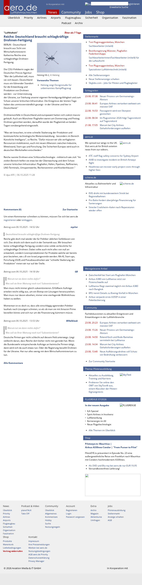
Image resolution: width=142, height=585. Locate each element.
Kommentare (51, 516)
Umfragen (95, 520)
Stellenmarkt (114, 513)
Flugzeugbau (73, 17)
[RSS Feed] (133, 12)
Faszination (129, 17)
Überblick (14, 17)
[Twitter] (128, 12)
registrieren (10, 220)
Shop (100, 12)
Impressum (33, 541)
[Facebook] (123, 12)
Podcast (66, 23)
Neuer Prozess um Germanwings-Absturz (117, 98)
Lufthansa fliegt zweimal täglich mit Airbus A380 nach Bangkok (113, 287)
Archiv (79, 23)
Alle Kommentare (13, 363)
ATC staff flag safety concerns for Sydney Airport (113, 155)
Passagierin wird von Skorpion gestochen (115, 112)
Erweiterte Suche (119, 7)
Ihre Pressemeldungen (39, 544)
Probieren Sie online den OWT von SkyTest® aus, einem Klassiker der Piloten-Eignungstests (103, 387)
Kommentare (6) (12, 209)
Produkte (7, 541)
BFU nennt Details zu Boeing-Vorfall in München (113, 293)
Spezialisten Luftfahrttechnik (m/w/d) (107, 69)
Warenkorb (8, 544)
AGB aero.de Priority (38, 554)
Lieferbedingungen (12, 547)
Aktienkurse (96, 516)
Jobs (88, 12)
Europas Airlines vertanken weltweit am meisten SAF (120, 105)
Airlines (42, 17)
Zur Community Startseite (102, 361)
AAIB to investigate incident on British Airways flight (112, 161)
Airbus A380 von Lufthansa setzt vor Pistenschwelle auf (107, 280)
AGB (110, 520)
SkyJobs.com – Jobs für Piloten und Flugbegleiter (113, 83)
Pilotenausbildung (116, 510)
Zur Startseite (70, 209)
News (52, 12)
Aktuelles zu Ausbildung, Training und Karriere (101, 377)
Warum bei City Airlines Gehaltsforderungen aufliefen (115, 127)
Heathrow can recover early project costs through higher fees (114, 168)
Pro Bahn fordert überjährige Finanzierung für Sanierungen (112, 202)
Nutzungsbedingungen (39, 551)
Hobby (48, 520)
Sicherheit (91, 17)
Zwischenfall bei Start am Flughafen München (112, 275)
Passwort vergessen (75, 516)
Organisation (110, 17)
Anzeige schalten (116, 516)
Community (71, 12)
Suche (48, 523)
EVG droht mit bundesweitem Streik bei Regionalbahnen (109, 195)
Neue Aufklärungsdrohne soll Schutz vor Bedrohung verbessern (118, 353)
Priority (28, 17)
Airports (56, 17)
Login (121, 4)
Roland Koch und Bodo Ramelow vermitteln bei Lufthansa (116, 339)
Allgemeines (51, 513)
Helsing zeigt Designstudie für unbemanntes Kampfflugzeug (56, 86)
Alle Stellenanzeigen (99, 75)
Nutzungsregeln (52, 526)
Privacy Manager (36, 561)
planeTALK (26, 510)
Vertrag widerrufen (13, 551)
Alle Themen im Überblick (102, 430)
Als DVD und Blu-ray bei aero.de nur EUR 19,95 (113, 465)
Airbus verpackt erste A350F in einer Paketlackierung (107, 298)
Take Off (25, 513)
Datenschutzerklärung (38, 557)
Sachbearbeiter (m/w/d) (101, 46)
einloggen (27, 220)
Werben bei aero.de (37, 547)
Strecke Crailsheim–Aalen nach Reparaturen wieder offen (111, 209)
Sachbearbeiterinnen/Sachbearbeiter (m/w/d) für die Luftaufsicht (114, 59)
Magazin (95, 513)
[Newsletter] (138, 12)
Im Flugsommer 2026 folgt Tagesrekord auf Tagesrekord (120, 119)
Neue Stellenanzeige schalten (104, 79)
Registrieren (133, 4)
